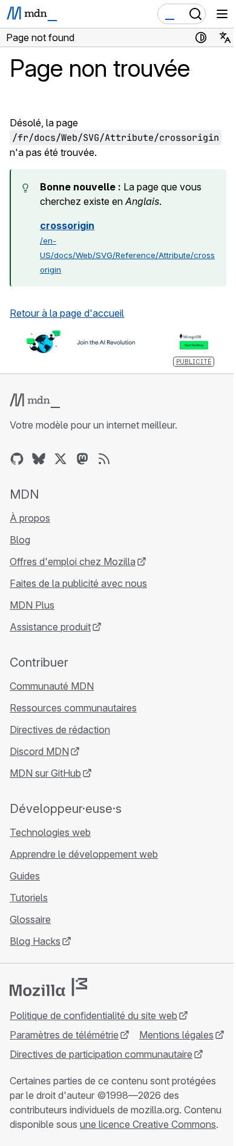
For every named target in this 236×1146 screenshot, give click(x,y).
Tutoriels (29, 898)
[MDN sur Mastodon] (82, 459)
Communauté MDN (52, 686)
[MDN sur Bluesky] (38, 459)
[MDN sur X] (60, 459)
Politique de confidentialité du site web (93, 1015)
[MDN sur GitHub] (17, 459)
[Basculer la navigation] (222, 14)
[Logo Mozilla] (48, 987)
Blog (20, 540)
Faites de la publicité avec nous (78, 583)
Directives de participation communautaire (101, 1054)
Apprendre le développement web (84, 854)
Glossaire (30, 919)
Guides (25, 876)
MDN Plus (32, 605)
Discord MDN (39, 751)
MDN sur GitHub (45, 773)
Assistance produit (50, 627)
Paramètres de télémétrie (64, 1035)
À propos (30, 518)
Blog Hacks (35, 941)
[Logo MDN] (35, 400)
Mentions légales (176, 1035)
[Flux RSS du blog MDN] (104, 459)
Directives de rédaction (60, 730)
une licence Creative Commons (148, 1124)
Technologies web (50, 832)
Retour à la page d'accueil (67, 313)
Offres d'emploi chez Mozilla (73, 561)
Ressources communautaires (73, 708)
